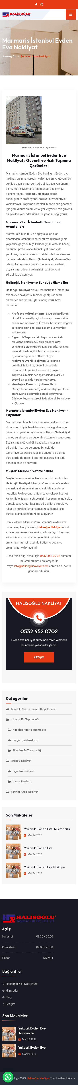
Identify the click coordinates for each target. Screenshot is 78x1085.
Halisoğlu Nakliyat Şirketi (22, 984)
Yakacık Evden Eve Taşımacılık (47, 829)
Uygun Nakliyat (22, 781)
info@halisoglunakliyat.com (31, 566)
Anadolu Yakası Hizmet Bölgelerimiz (33, 709)
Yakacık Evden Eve (38, 848)
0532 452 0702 (39, 631)
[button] (8, 1077)
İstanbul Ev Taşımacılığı (25, 719)
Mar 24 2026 (34, 835)
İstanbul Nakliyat (21, 760)
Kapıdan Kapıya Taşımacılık (29, 729)
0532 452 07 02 (50, 556)
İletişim (39, 657)
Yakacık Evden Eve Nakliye (44, 867)
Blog (9, 997)
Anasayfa (9, 56)
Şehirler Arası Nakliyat (24, 791)
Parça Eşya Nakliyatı (25, 740)
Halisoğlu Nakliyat (49, 527)
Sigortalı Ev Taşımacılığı (27, 750)
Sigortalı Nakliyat (23, 771)
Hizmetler (12, 990)
